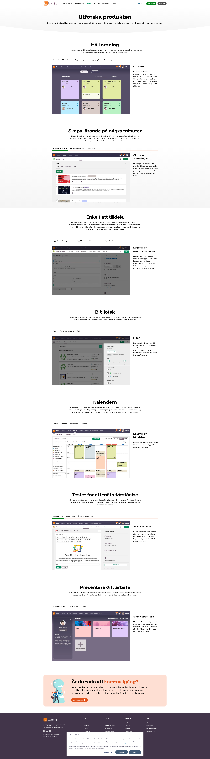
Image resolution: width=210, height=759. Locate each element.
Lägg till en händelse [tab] (60, 424)
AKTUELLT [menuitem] (129, 718)
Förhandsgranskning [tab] (67, 331)
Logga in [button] (161, 3)
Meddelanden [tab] (67, 60)
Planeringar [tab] (74, 424)
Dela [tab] (78, 331)
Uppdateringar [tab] (80, 60)
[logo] (50, 720)
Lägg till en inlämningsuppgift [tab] (63, 241)
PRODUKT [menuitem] (108, 718)
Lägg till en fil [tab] (81, 241)
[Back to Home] (50, 3)
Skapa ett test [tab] (58, 516)
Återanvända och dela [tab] (85, 516)
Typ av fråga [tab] (70, 516)
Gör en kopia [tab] (93, 241)
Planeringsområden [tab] (77, 148)
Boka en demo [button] (151, 3)
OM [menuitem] (85, 718)
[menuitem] (72, 3)
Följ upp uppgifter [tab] (95, 60)
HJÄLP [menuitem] (148, 718)
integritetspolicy (127, 743)
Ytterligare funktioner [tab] (109, 241)
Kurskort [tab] (56, 60)
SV (141, 3)
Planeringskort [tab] (92, 148)
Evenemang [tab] (108, 60)
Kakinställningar (108, 752)
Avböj (134, 752)
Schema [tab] (84, 424)
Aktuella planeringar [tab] (60, 148)
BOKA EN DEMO (78, 700)
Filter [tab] (54, 331)
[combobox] (140, 3)
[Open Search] (135, 3)
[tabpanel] (105, 90)
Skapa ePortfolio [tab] (59, 606)
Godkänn (121, 752)
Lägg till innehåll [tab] (73, 606)
